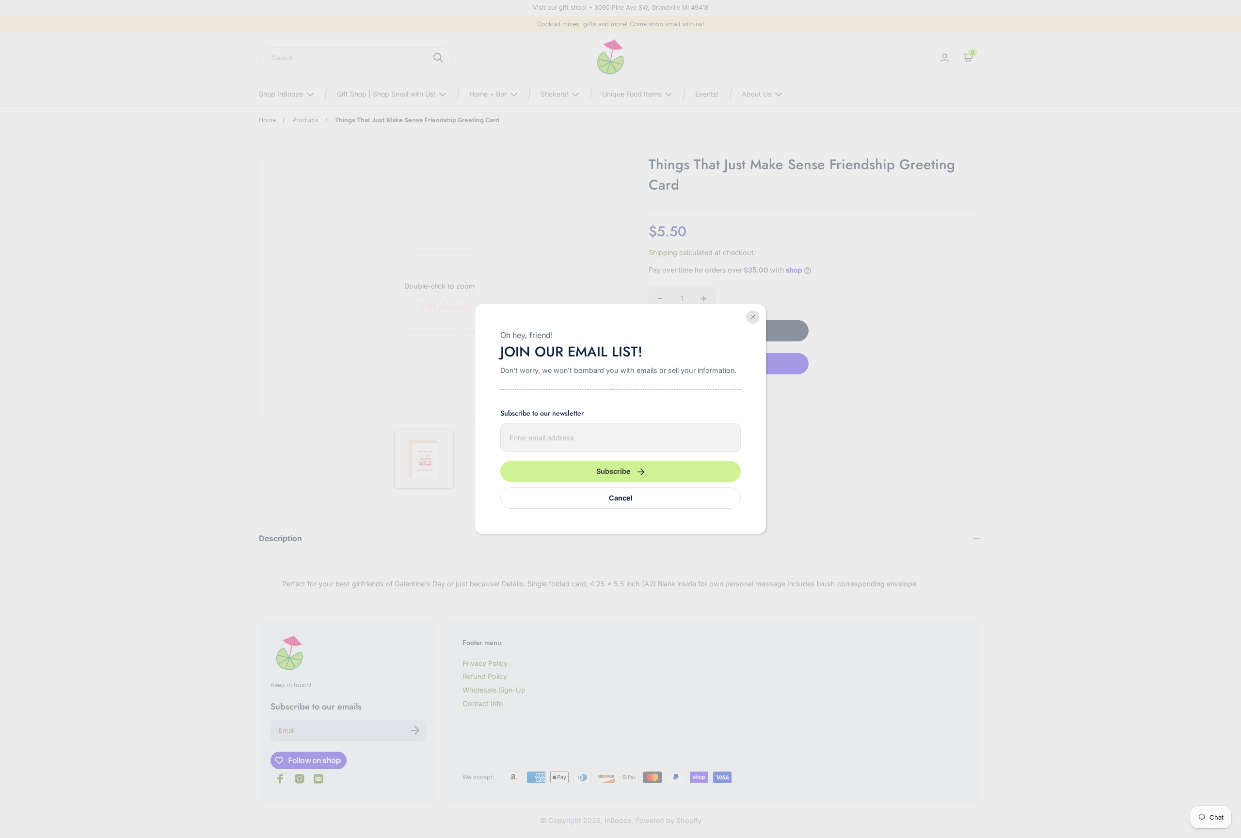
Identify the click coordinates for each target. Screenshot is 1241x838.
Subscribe (613, 471)
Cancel (621, 498)
